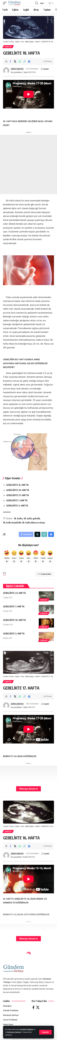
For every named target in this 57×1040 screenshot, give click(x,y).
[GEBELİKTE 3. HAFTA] (46, 636)
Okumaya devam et (28, 788)
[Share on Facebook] (10, 61)
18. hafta (18, 518)
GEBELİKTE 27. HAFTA (17, 495)
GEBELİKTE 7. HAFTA (13, 606)
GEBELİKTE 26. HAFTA (17, 490)
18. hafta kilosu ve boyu (33, 522)
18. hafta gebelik (32, 518)
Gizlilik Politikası (26, 1029)
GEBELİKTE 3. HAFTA (13, 633)
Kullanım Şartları (14, 1032)
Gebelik (8, 47)
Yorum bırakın (46, 574)
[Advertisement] (28, 164)
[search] (36, 3)
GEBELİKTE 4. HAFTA (17, 505)
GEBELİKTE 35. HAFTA (14, 620)
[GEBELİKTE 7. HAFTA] (46, 609)
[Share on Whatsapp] (20, 61)
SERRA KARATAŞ (17, 69)
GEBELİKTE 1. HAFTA (16, 500)
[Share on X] (15, 61)
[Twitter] (37, 1007)
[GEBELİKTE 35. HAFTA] (46, 623)
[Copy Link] (24, 61)
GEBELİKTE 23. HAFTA (14, 593)
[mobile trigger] (5, 3)
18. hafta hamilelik (12, 522)
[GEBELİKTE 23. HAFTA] (46, 595)
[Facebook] (33, 1007)
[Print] (29, 61)
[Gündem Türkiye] (14, 3)
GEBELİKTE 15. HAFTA (17, 484)
